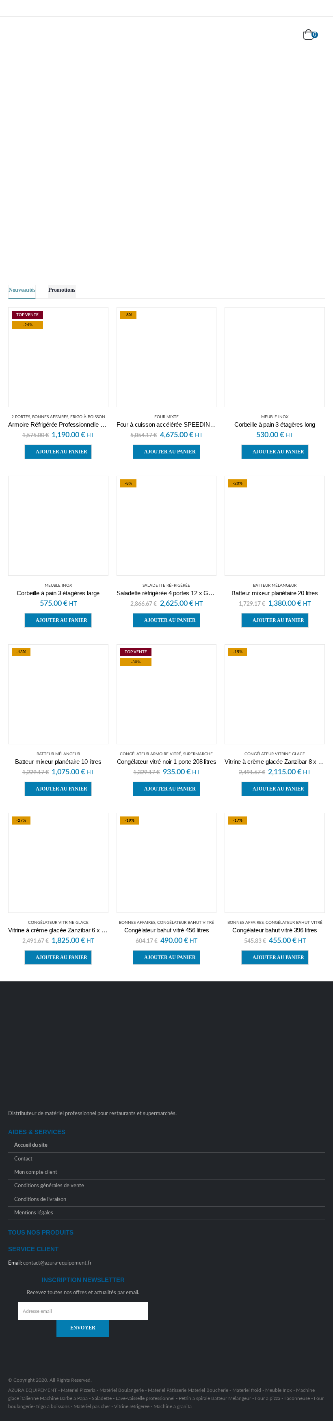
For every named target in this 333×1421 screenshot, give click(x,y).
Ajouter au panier (61, 452)
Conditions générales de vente (49, 1186)
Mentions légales (33, 1213)
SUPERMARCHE (198, 754)
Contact (23, 1159)
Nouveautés (22, 290)
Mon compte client (35, 1172)
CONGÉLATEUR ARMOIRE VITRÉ (150, 754)
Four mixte (166, 417)
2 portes (20, 417)
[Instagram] (319, 8)
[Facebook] (308, 8)
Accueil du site (31, 1145)
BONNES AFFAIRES (50, 417)
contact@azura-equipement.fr (57, 1263)
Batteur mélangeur (274, 585)
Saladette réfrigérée (166, 585)
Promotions (62, 290)
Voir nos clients (250, 179)
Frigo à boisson (87, 417)
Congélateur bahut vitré (185, 923)
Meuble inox (274, 417)
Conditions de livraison (40, 1199)
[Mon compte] (289, 35)
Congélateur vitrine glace (274, 754)
